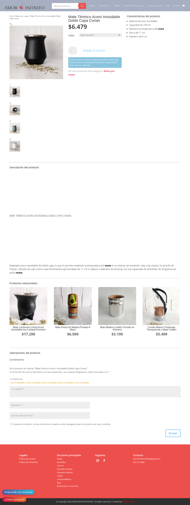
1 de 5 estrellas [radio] (17, 382)
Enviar (173, 433)
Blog (167, 5)
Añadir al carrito (94, 50)
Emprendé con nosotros (133, 5)
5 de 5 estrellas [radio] (81, 382)
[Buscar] (82, 6)
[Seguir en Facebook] (104, 460)
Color (71, 35)
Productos (102, 5)
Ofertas (117, 5)
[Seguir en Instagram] (97, 460)
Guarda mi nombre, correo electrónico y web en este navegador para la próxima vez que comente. (62, 424)
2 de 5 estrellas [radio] (33, 382)
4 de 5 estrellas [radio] (65, 382)
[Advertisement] (95, 192)
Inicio (12, 16)
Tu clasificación (16, 379)
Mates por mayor (22, 16)
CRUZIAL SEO (128, 501)
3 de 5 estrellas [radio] (49, 382)
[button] (11, 23)
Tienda (92, 5)
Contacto (176, 5)
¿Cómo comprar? (155, 5)
